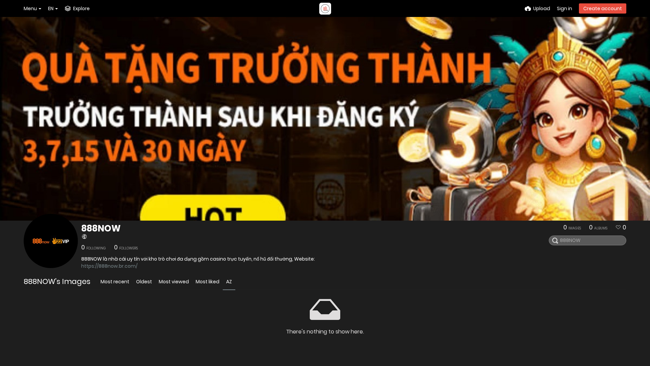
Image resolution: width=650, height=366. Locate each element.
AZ (229, 281)
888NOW (101, 228)
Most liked (207, 281)
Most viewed (174, 281)
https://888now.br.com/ (109, 266)
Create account (602, 8)
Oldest (144, 281)
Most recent (115, 281)
